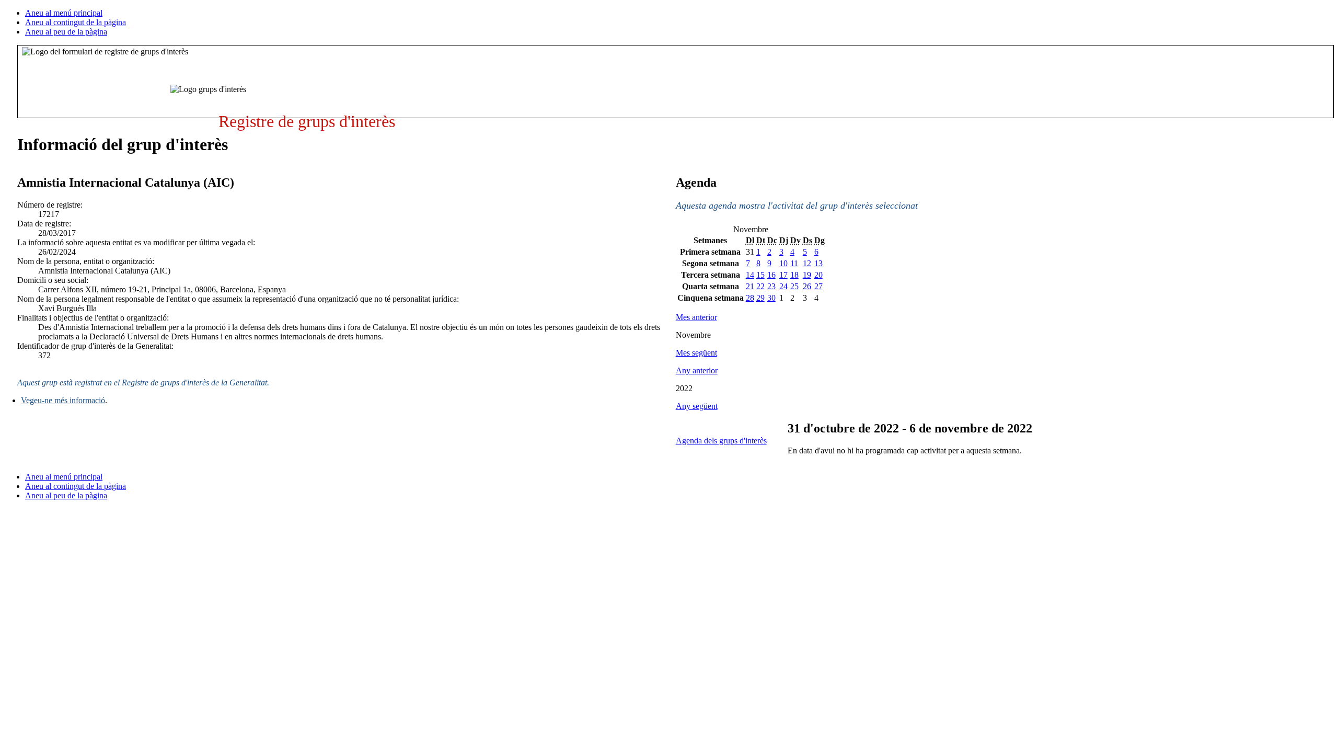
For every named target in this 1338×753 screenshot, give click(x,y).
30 (771, 297)
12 (807, 263)
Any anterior (697, 370)
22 (760, 286)
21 (750, 286)
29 (760, 297)
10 (783, 263)
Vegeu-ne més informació (63, 400)
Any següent (697, 406)
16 (771, 274)
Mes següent (696, 352)
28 (750, 297)
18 (794, 274)
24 (783, 286)
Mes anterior (696, 317)
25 (794, 286)
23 (771, 286)
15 (760, 274)
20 (818, 274)
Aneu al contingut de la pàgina (75, 22)
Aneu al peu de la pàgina (66, 31)
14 (750, 274)
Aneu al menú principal (63, 12)
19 (807, 274)
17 (783, 274)
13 (818, 263)
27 (818, 286)
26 (807, 286)
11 (794, 263)
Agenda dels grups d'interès (721, 440)
